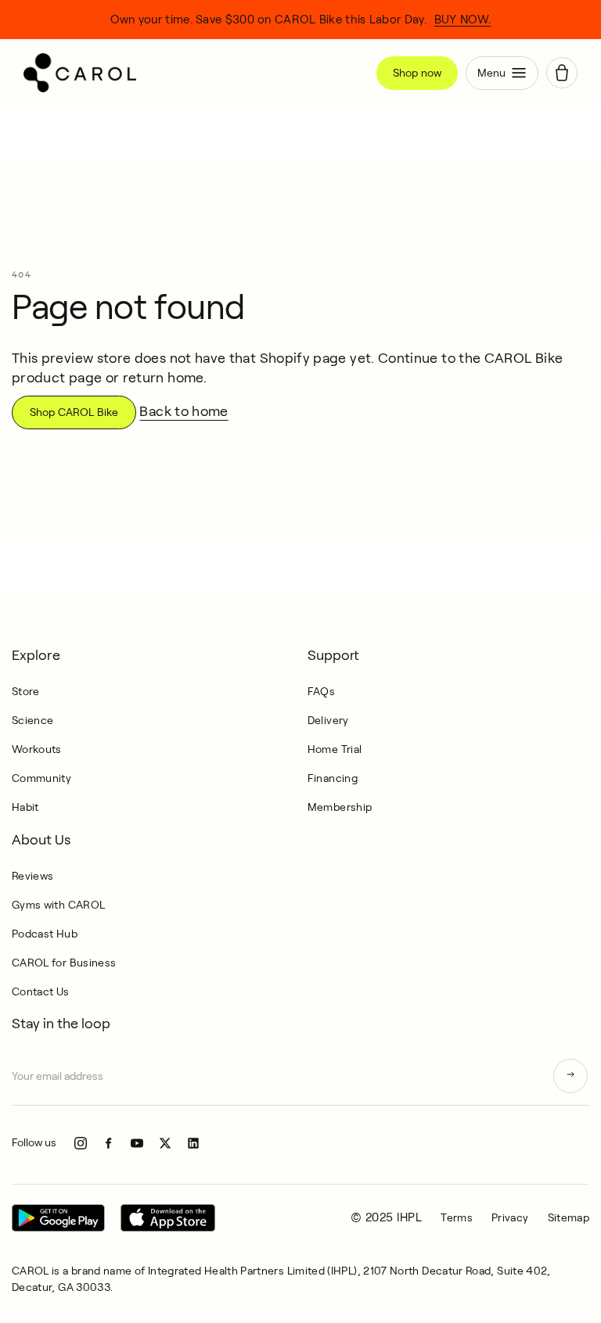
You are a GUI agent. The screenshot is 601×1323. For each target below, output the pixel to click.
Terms (457, 1217)
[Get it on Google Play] (58, 1218)
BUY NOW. (462, 19)
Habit (25, 807)
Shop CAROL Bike (74, 412)
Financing (333, 778)
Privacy (510, 1217)
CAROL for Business (64, 962)
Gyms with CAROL (58, 904)
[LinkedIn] (193, 1143)
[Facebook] (108, 1143)
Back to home (183, 411)
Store (26, 691)
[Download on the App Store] (168, 1218)
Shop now (417, 72)
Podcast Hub (44, 933)
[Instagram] (80, 1143)
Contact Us (41, 991)
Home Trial (335, 749)
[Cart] (562, 72)
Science (33, 720)
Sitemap (569, 1217)
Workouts (37, 749)
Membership (340, 807)
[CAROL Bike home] (194, 72)
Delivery (328, 720)
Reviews (33, 875)
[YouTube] (137, 1143)
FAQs (321, 691)
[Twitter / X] (165, 1143)
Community (41, 778)
